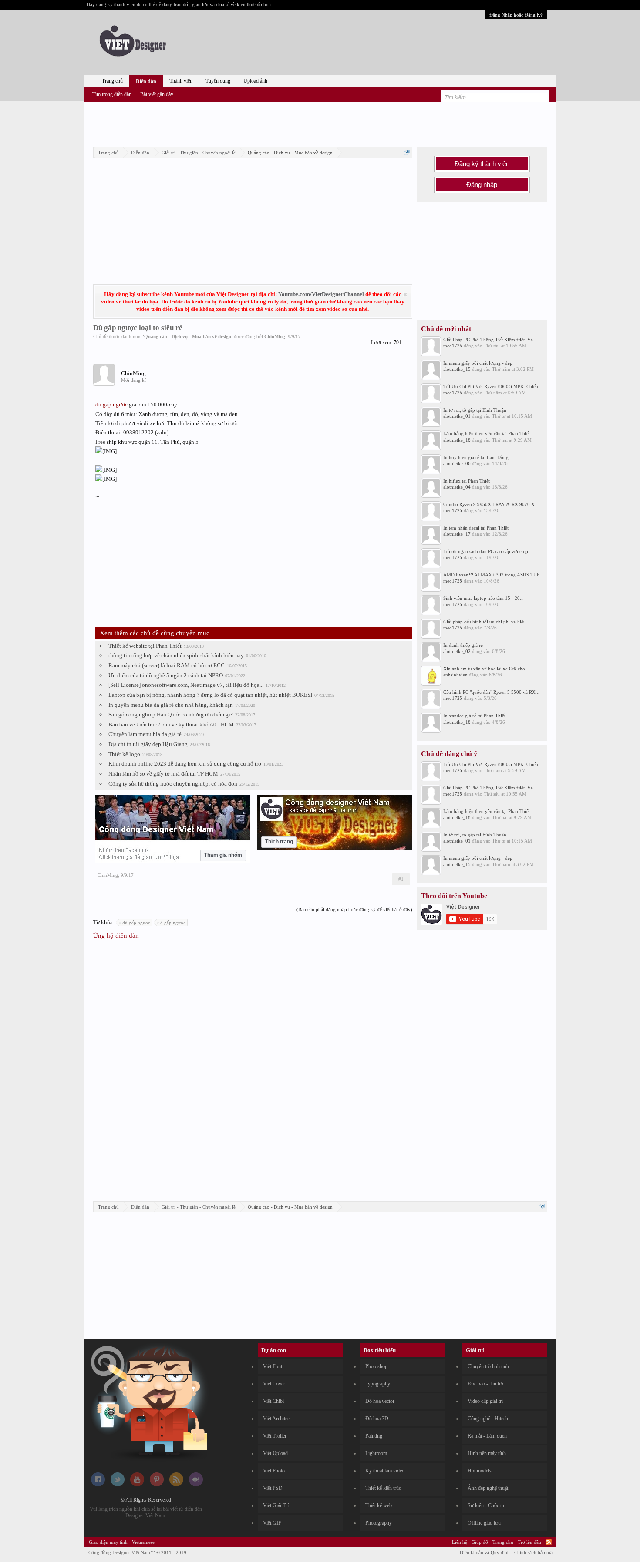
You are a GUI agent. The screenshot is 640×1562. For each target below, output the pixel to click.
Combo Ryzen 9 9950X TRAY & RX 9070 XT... (492, 504)
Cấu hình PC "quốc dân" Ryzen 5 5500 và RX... (491, 692)
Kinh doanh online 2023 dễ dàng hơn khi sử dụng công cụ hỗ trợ (184, 763)
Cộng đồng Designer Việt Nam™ (137, 1552)
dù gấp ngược (111, 404)
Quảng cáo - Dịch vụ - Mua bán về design (187, 336)
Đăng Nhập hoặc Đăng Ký (516, 14)
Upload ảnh (255, 81)
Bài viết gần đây (156, 94)
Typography (377, 1384)
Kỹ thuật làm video (384, 1471)
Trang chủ (112, 81)
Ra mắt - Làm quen (487, 1436)
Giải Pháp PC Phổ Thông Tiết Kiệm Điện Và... (490, 339)
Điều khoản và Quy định (485, 1552)
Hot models (480, 1471)
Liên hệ (459, 1542)
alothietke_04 (457, 487)
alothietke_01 (457, 416)
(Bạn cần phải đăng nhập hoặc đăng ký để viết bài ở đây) (354, 909)
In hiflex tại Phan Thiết (466, 480)
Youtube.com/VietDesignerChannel (321, 294)
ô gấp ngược (172, 922)
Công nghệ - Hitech (488, 1418)
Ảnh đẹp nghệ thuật (488, 1488)
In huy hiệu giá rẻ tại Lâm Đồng (476, 457)
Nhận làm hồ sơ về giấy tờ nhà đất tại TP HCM (163, 773)
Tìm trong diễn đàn (111, 94)
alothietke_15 (457, 369)
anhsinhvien (455, 674)
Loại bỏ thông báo (405, 294)
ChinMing (274, 336)
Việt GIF (272, 1523)
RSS (549, 1542)
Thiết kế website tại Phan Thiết (145, 646)
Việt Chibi (273, 1401)
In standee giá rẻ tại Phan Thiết (474, 715)
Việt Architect (277, 1418)
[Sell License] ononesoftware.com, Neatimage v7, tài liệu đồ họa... (185, 685)
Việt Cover (274, 1384)
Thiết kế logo (124, 754)
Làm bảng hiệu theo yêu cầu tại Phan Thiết (486, 433)
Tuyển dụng (217, 81)
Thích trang (279, 842)
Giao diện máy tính (108, 1542)
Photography (378, 1523)
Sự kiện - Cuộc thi (486, 1505)
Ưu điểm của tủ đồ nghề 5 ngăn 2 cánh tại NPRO (165, 675)
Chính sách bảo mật (534, 1552)
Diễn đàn (146, 81)
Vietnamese (143, 1542)
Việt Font (272, 1366)
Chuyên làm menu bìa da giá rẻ (145, 734)
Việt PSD (273, 1488)
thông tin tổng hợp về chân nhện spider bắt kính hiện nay (176, 655)
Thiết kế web (378, 1505)
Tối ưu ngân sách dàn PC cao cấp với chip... (487, 551)
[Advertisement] (320, 123)
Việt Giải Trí (276, 1505)
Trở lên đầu (529, 1542)
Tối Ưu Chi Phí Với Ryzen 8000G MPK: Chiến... (492, 386)
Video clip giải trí (485, 1401)
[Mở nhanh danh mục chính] (407, 152)
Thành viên (180, 81)
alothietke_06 (457, 463)
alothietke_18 (457, 440)
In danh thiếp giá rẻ (463, 645)
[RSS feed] (176, 1485)
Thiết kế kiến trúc (383, 1488)
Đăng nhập (481, 184)
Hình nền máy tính (487, 1453)
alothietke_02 (457, 651)
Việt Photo (274, 1471)
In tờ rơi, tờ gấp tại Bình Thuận (474, 410)
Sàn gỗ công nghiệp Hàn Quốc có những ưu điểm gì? (170, 714)
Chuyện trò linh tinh (488, 1366)
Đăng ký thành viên (482, 163)
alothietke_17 (457, 533)
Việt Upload (275, 1453)
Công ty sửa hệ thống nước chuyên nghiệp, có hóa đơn (172, 783)
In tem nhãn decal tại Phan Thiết (476, 527)
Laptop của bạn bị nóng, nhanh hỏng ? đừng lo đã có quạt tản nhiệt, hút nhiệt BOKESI (210, 695)
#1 (401, 879)
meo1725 (452, 345)
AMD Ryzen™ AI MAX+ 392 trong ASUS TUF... (493, 574)
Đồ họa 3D (376, 1418)
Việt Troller (274, 1436)
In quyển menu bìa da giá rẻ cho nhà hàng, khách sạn (170, 705)
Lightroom (376, 1453)
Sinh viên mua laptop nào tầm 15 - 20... (483, 598)
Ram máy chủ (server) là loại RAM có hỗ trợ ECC (166, 665)
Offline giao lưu (484, 1523)
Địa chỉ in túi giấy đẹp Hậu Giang (148, 744)
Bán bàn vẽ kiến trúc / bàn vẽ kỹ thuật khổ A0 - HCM (171, 724)
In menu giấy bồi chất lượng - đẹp (477, 363)
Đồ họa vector (379, 1401)
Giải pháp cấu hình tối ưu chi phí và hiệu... (486, 621)
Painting (373, 1436)
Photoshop (376, 1366)
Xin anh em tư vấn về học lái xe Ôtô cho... (486, 668)
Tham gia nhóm (223, 855)
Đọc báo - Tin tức (486, 1384)
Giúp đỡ (480, 1542)
